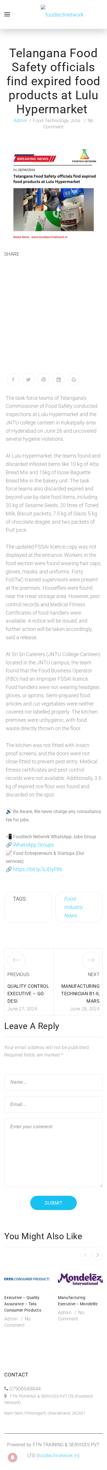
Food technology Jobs (56, 120)
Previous (18, 974)
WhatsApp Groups (33, 845)
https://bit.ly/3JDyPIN (37, 869)
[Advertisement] (53, 316)
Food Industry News (73, 907)
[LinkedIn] (59, 379)
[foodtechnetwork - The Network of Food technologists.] (62, 14)
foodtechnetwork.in (58, 1455)
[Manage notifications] (12, 1457)
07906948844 (25, 1389)
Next (94, 974)
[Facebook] (13, 379)
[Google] (74, 379)
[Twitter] (28, 379)
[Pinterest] (43, 379)
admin (20, 120)
